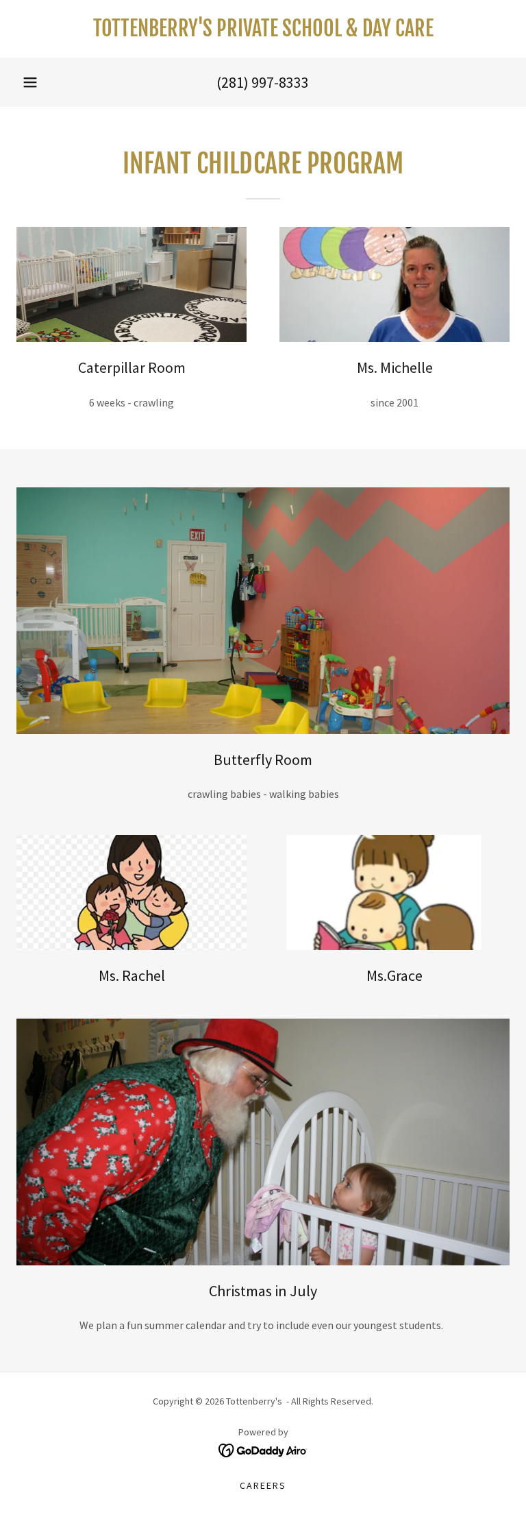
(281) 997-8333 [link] (262, 82)
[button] (30, 82)
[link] (263, 32)
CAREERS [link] (263, 1485)
